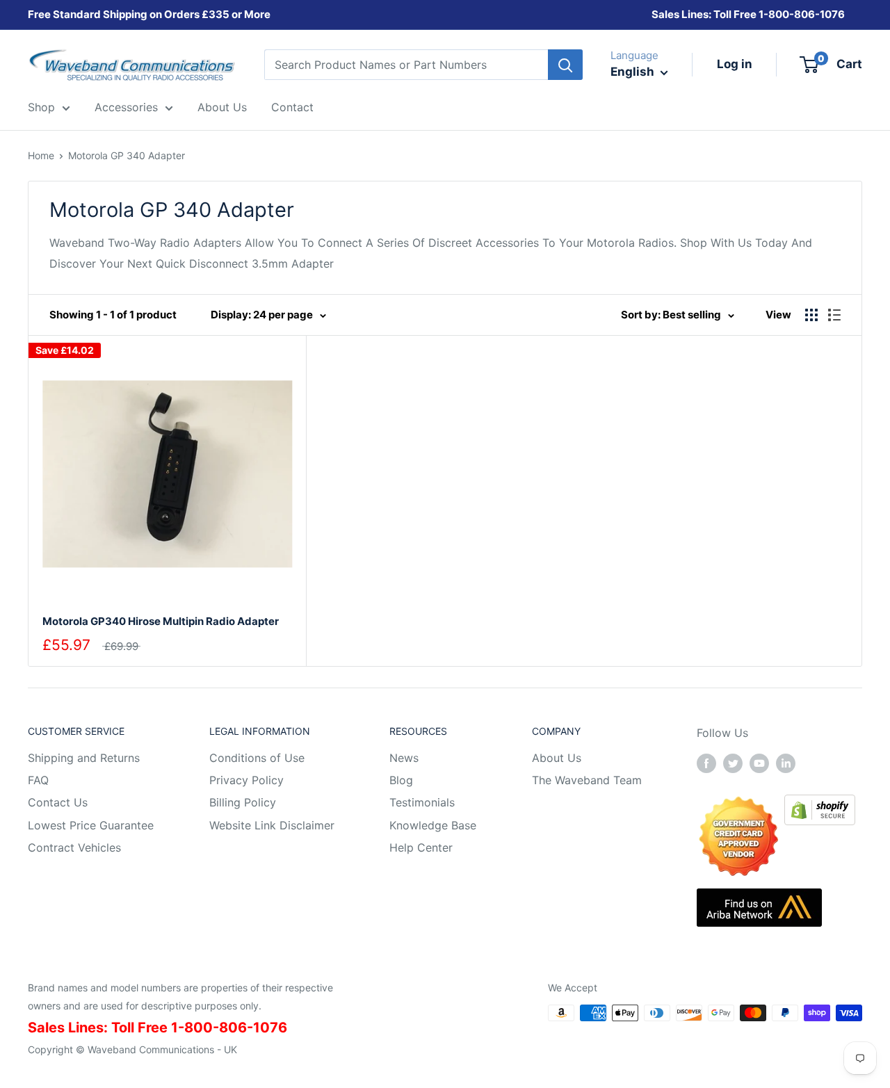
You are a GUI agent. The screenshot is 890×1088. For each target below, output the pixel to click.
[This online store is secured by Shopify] (819, 804)
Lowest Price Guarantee (91, 825)
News (404, 758)
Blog (401, 780)
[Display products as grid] (811, 315)
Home (41, 155)
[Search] (565, 64)
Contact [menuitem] (292, 107)
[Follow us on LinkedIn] (785, 763)
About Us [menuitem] (222, 107)
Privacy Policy (246, 780)
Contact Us (58, 802)
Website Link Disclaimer (271, 825)
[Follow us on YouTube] (759, 763)
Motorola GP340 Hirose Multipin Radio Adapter (160, 621)
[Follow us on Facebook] (706, 763)
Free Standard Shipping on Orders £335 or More (149, 14)
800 (778, 14)
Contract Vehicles (74, 847)
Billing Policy (242, 802)
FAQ (38, 780)
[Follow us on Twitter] (733, 763)
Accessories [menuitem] (126, 107)
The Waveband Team (587, 780)
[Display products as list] (834, 315)
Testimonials (422, 802)
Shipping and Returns (84, 758)
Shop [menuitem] (41, 107)
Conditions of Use (257, 758)
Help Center (421, 847)
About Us (556, 758)
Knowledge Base (432, 825)
